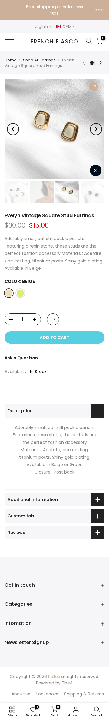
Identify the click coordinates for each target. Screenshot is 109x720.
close (99, 9)
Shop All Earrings (39, 60)
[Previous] (13, 129)
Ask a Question (21, 358)
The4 (67, 683)
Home (11, 60)
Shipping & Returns (84, 694)
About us (21, 694)
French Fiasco (54, 42)
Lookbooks (47, 694)
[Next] (96, 129)
